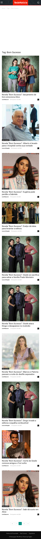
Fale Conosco (23, 533)
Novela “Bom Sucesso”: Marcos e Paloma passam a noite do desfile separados (20, 373)
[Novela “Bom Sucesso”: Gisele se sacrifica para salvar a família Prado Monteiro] (20, 254)
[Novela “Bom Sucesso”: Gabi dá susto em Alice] (20, 488)
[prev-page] (12, 523)
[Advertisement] (20, 30)
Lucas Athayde (6, 148)
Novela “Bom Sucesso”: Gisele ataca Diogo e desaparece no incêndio (18, 324)
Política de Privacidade (12, 533)
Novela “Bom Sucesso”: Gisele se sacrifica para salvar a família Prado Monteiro (20, 276)
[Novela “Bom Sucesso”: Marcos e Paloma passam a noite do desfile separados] (20, 351)
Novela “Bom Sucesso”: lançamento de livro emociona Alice (19, 96)
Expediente (32, 533)
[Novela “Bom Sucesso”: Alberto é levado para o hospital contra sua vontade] (20, 122)
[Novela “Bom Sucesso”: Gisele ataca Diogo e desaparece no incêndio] (20, 303)
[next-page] (28, 523)
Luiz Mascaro (5, 99)
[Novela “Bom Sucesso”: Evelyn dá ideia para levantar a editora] (20, 213)
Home (3, 8)
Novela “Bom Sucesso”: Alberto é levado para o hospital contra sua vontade (19, 144)
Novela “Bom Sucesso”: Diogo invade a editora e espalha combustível (19, 421)
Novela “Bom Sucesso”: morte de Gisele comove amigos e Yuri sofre (19, 462)
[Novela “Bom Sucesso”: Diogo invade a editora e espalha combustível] (20, 400)
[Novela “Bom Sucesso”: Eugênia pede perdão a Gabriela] (20, 171)
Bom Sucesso (5, 91)
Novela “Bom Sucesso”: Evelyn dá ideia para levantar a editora (19, 227)
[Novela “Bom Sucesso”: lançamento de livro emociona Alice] (20, 74)
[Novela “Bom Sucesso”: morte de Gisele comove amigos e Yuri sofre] (20, 444)
